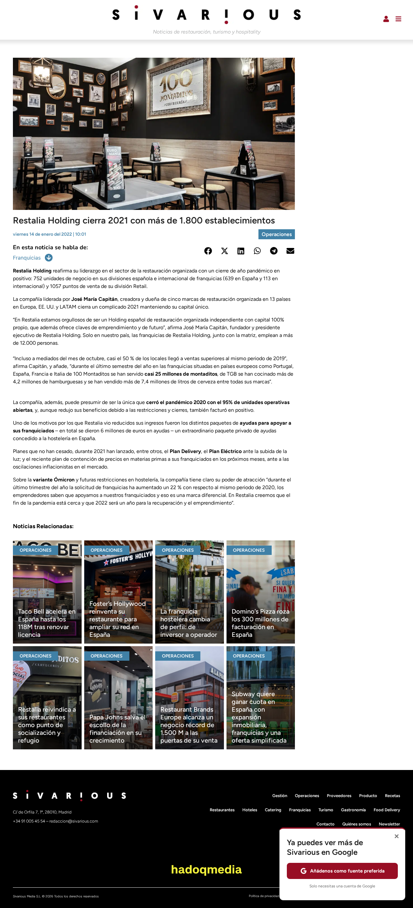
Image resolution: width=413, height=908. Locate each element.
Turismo (325, 809)
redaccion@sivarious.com (73, 821)
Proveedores (339, 795)
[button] (208, 250)
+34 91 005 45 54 (29, 821)
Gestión (279, 795)
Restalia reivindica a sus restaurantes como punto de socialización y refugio (47, 725)
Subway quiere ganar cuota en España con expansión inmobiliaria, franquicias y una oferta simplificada (259, 717)
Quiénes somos (356, 824)
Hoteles (249, 809)
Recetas (392, 795)
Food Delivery (387, 809)
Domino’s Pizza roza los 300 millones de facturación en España (260, 622)
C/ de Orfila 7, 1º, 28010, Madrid (42, 812)
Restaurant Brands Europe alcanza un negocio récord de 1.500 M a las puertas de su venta (188, 725)
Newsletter (389, 824)
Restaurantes (222, 809)
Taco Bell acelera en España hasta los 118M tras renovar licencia (47, 622)
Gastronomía (353, 809)
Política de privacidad (264, 896)
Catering (273, 809)
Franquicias (27, 257)
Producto (368, 795)
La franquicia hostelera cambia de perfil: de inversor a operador (188, 622)
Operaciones (277, 234)
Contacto (326, 824)
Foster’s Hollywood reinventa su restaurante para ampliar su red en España (117, 619)
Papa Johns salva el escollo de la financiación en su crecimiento (117, 728)
